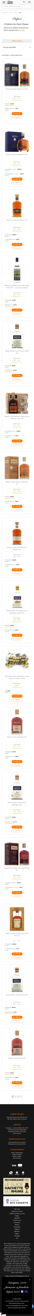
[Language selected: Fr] (3, 1314)
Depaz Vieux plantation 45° (17, 737)
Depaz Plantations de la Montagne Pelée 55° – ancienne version (17, 286)
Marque (15, 12)
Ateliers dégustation (17, 1152)
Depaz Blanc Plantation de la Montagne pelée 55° (17, 612)
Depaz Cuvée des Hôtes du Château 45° (17, 548)
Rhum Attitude (9, 2)
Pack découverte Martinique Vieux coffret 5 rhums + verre (17, 677)
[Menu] (4, 2)
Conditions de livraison (17, 1211)
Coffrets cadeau (17, 1154)
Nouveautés (17, 1222)
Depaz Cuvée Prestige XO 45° (17, 154)
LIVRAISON (17, 1124)
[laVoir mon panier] (29, 2)
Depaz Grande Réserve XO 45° (17, 89)
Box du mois (17, 1158)
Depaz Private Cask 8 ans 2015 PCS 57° (17, 934)
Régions (17, 1233)
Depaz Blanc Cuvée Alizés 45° (17, 995)
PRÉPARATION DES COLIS (17, 1139)
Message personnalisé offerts (17, 1144)
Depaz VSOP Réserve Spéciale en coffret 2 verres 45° (17, 417)
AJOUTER (17, 113)
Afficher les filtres (17, 41)
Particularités (17, 1227)
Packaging (17, 1235)
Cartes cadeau (17, 1156)
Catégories (17, 1229)
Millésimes (17, 1231)
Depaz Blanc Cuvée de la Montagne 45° (17, 804)
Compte (24, 2)
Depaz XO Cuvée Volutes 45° (17, 220)
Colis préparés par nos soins (17, 1142)
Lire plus (22, 30)
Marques (17, 1224)
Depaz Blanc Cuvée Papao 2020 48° (17, 352)
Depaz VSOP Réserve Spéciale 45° (17, 483)
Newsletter (17, 1218)
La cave (11, 12)
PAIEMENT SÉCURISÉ (17, 1114)
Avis (17, 1238)
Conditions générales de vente (17, 1213)
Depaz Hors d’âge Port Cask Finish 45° (17, 869)
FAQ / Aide (17, 1209)
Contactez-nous (17, 1220)
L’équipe (17, 1215)
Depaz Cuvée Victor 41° (17, 1058)
